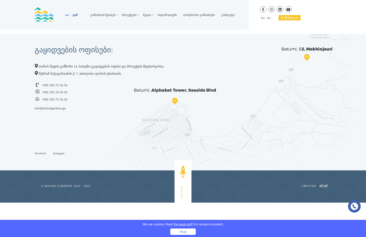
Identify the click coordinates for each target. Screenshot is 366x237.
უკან (75, 14)
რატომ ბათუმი (167, 15)
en (263, 18)
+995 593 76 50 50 (54, 92)
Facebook (40, 153)
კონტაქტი (228, 15)
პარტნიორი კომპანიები (199, 15)
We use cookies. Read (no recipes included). (183, 224)
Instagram (58, 153)
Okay (183, 231)
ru (269, 18)
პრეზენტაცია (289, 17)
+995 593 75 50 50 (54, 85)
